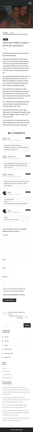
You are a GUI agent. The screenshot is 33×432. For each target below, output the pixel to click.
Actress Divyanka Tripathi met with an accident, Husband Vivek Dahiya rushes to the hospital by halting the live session (16, 399)
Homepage (5, 32)
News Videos (8, 349)
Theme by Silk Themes (16, 430)
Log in (4, 368)
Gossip (6, 337)
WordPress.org (7, 377)
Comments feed (7, 374)
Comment (6, 235)
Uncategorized (8, 353)
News (11, 32)
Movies (6, 341)
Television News (9, 3)
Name (5, 259)
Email (4, 268)
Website (5, 276)
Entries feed (6, 371)
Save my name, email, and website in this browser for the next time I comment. (14, 290)
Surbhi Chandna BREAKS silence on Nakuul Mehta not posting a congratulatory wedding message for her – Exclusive (15, 412)
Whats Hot (7, 357)
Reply (27, 138)
